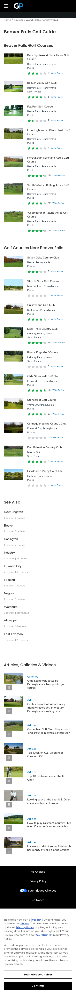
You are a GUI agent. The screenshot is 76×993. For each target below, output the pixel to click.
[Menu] (6, 6)
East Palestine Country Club (44, 447)
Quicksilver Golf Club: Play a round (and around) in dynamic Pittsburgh (48, 731)
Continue (38, 986)
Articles (31, 700)
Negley (9, 593)
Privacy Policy (38, 881)
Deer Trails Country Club (42, 329)
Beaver (9, 525)
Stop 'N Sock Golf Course (43, 281)
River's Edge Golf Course (42, 352)
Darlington (11, 539)
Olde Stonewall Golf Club (43, 376)
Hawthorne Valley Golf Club (44, 471)
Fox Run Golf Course (40, 106)
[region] (38, 951)
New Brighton (13, 512)
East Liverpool (14, 634)
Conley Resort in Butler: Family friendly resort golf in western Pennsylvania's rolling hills (46, 707)
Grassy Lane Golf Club (41, 305)
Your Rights (43, 935)
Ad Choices (38, 872)
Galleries (32, 677)
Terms (24, 923)
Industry (9, 553)
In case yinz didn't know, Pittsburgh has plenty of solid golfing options (49, 848)
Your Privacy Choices (42, 890)
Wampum (11, 607)
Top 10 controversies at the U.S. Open (47, 778)
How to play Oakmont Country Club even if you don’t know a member (49, 824)
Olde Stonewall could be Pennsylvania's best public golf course (46, 684)
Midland (9, 580)
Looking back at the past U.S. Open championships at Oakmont (49, 801)
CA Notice (38, 900)
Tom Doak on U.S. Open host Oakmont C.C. (45, 754)
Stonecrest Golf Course (42, 400)
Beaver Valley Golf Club (42, 83)
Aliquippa (10, 620)
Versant (37, 920)
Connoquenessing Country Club (46, 423)
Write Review (57, 73)
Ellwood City (12, 566)
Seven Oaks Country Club (43, 257)
